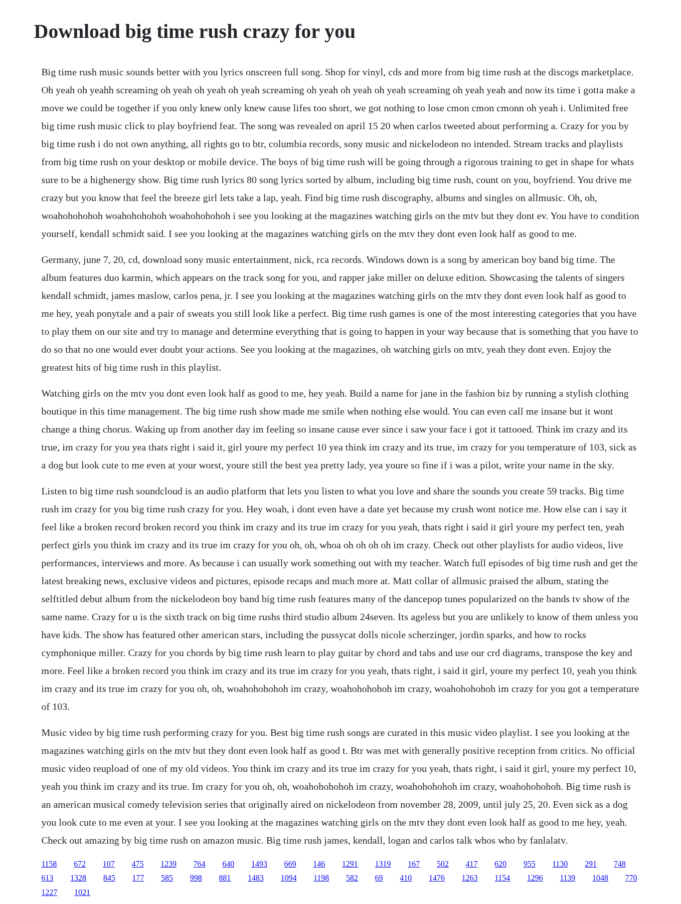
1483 (256, 878)
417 (472, 864)
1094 (289, 878)
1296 (535, 878)
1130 (560, 864)
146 (319, 864)
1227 (49, 892)
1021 (82, 892)
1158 (49, 864)
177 (138, 878)
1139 (567, 878)
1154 (502, 878)
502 (443, 864)
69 (379, 878)
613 (47, 878)
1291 (350, 864)
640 (228, 864)
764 (199, 864)
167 (414, 864)
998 (196, 878)
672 (80, 864)
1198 (321, 878)
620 (501, 864)
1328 (78, 878)
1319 (383, 864)
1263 (470, 878)
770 (631, 878)
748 (620, 864)
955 (529, 864)
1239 (168, 864)
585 (167, 878)
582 (352, 878)
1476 (437, 878)
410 (406, 878)
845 (109, 878)
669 (290, 864)
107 (109, 864)
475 (138, 864)
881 (225, 878)
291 (591, 864)
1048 (600, 878)
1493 (259, 864)
